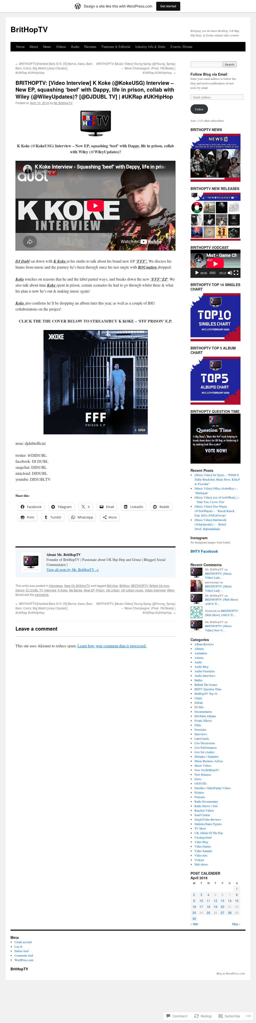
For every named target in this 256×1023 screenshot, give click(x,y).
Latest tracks (201, 738)
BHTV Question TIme (207, 689)
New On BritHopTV (77, 585)
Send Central (202, 815)
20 (222, 906)
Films (197, 725)
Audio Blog (201, 667)
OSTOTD (200, 783)
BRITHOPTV (139, 585)
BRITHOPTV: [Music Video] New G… (218, 628)
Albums (199, 649)
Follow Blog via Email (208, 74)
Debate (198, 702)
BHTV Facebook (204, 551)
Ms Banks (75, 590)
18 (208, 906)
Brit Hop (112, 585)
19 (215, 906)
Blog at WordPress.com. (231, 973)
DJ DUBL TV (34, 590)
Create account (23, 942)
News (47, 46)
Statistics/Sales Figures (208, 824)
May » (236, 924)
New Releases (202, 774)
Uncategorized (203, 837)
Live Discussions (204, 743)
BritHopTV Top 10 (205, 693)
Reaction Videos (204, 810)
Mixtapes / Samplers (206, 756)
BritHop (125, 585)
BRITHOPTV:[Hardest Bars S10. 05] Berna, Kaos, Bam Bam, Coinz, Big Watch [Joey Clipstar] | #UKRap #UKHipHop (54, 68)
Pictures (199, 792)
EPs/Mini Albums (205, 716)
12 (215, 900)
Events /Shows (181, 46)
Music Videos (202, 765)
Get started (168, 6)
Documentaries (203, 711)
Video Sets (201, 855)
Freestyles (200, 729)
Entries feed (21, 951)
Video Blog (201, 842)
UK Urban (113, 590)
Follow (199, 109)
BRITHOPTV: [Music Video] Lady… (218, 575)
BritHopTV (29, 29)
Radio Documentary (206, 801)
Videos (61, 46)
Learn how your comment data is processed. (112, 645)
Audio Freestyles (204, 671)
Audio (75, 46)
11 (208, 900)
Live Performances (205, 747)
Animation (200, 653)
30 (194, 918)
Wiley (170, 590)
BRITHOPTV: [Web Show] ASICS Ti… (221, 613)
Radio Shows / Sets (206, 806)
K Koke (63, 590)
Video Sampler (203, 851)
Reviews (90, 46)
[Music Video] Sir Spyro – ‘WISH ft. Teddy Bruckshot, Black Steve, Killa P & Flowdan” (217, 479)
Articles (199, 658)
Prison (100, 590)
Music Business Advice (208, 761)
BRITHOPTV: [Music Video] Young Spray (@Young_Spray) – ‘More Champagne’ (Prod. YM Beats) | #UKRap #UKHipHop (136, 68)
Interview (50, 590)
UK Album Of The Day (208, 833)
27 (222, 912)
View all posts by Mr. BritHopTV (72, 569)
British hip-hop (159, 585)
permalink (41, 594)
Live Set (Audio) (204, 752)
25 (208, 912)
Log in (18, 946)
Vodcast (199, 860)
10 (201, 900)
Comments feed (23, 955)
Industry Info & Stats (150, 46)
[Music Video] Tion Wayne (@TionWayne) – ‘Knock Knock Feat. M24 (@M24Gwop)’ (214, 510)
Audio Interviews (204, 676)
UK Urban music (132, 590)
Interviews (56, 585)
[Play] (197, 272)
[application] (215, 264)
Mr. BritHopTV (63, 103)
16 (194, 906)
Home (20, 46)
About (34, 46)
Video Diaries (202, 846)
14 (230, 900)
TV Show (200, 828)
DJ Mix (199, 707)
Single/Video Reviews (207, 819)
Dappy (20, 590)
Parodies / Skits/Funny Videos (212, 788)
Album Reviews (204, 644)
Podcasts (199, 797)
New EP (89, 590)
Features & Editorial (116, 46)
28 (230, 912)
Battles (198, 680)
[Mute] (230, 272)
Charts (198, 698)
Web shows (201, 864)
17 (201, 906)
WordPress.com (23, 960)
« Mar (194, 924)
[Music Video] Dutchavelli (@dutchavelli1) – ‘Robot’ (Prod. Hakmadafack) (210, 524)
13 (222, 900)
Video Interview (155, 590)
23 (194, 912)
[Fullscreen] (236, 272)
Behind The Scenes (205, 684)
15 (236, 900)
